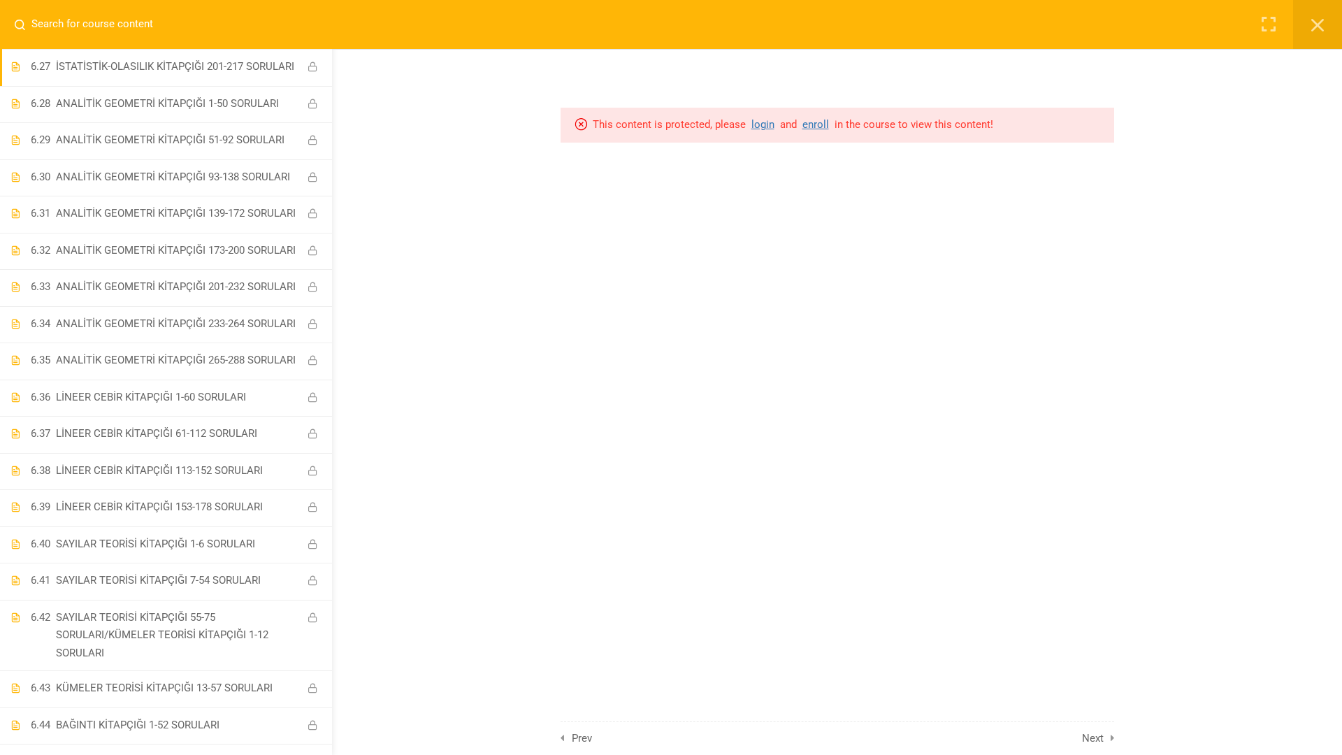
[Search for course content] (25, 24)
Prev (582, 738)
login (762, 124)
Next (1093, 738)
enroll (815, 124)
